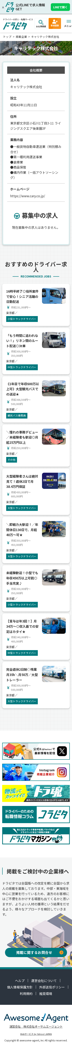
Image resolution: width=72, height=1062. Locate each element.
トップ (7, 37)
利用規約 (26, 993)
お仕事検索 (41, 26)
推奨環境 (45, 993)
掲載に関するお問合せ (34, 952)
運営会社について (44, 980)
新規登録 (55, 25)
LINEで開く (60, 7)
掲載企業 (21, 37)
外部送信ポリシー (52, 987)
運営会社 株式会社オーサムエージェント (36, 1026)
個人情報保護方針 (20, 987)
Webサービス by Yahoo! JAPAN (36, 1034)
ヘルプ (20, 980)
